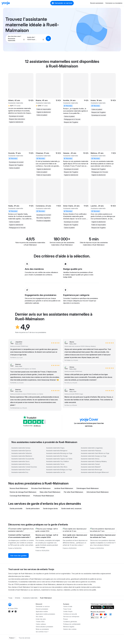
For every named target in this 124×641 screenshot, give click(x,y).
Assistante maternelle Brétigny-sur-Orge (59, 469)
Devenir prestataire (96, 3)
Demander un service (63, 3)
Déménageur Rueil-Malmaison (88, 488)
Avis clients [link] (39, 616)
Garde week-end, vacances (71, 508)
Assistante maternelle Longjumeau (92, 448)
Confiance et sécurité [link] (70, 614)
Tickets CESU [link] (40, 621)
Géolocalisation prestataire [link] (44, 626)
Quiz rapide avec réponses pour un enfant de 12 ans (75, 536)
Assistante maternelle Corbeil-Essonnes (24, 467)
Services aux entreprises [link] (71, 616)
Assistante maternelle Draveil (20, 469)
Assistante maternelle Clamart (90, 464)
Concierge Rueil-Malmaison (20, 496)
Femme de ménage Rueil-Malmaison (23, 492)
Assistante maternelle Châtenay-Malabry (94, 461)
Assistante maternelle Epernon (21, 450)
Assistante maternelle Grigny (55, 448)
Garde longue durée (50, 508)
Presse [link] (65, 619)
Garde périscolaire (33, 508)
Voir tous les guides (18, 556)
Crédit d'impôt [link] (67, 611)
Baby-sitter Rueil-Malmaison (50, 492)
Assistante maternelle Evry (19, 472)
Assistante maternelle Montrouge (91, 469)
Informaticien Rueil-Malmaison (98, 492)
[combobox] (16, 38)
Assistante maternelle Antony (90, 459)
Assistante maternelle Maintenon (21, 456)
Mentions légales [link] (68, 626)
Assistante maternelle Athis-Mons (56, 467)
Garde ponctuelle (16, 508)
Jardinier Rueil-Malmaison (63, 488)
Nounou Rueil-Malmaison (19, 488)
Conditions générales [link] (70, 621)
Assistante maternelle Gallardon (21, 453)
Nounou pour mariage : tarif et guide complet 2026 (47, 536)
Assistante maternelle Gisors (20, 461)
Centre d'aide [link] (67, 606)
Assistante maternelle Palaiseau (91, 450)
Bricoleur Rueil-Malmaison (41, 488)
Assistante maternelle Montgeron (56, 450)
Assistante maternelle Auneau (20, 448)
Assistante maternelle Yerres (55, 464)
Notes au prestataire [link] (42, 629)
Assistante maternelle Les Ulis (55, 472)
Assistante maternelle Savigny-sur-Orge (93, 456)
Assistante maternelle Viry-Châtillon (57, 461)
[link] (75, 98)
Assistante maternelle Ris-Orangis (57, 456)
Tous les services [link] (24, 638)
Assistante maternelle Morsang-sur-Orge (59, 453)
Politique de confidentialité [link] (71, 624)
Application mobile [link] (42, 611)
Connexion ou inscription (113, 3)
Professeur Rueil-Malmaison (43, 496)
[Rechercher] (48, 38)
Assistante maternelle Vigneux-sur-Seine (59, 459)
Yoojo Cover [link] (67, 609)
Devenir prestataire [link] (42, 609)
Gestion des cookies (69, 629)
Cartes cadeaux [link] (41, 624)
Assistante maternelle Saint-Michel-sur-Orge (95, 453)
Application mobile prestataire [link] (45, 614)
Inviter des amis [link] (41, 619)
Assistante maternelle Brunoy (20, 464)
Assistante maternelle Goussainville (22, 459)
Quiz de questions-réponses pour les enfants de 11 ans (103, 536)
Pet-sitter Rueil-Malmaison (73, 492)
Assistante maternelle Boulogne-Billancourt (95, 472)
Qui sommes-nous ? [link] (42, 631)
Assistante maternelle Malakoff (90, 467)
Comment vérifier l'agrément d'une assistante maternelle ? (19, 536)
